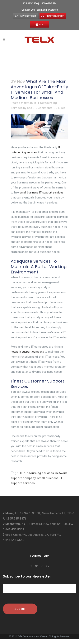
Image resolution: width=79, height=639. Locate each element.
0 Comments (43, 108)
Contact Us (27, 10)
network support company (27, 352)
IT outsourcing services (37, 473)
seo (29, 108)
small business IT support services (41, 192)
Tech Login (41, 10)
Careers (53, 10)
